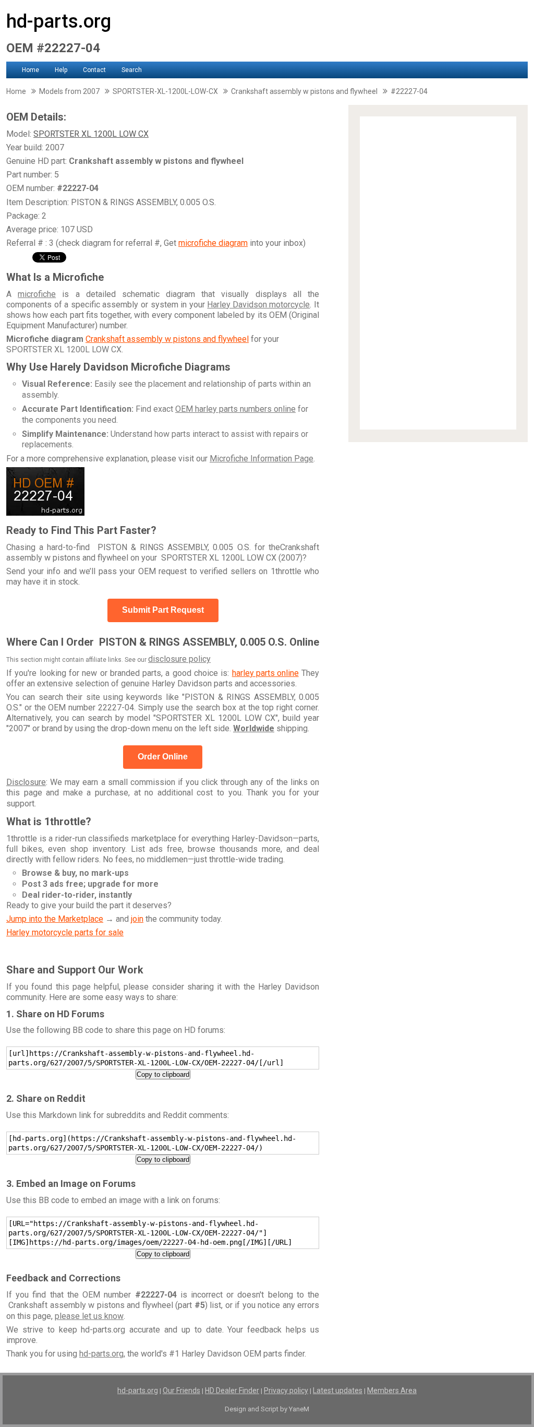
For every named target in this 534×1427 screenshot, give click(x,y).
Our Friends (181, 1390)
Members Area (392, 1390)
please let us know (89, 1316)
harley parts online (265, 673)
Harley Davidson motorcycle (258, 305)
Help (61, 70)
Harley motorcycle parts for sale (65, 932)
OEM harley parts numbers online (235, 409)
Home (30, 70)
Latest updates (337, 1390)
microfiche (37, 294)
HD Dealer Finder (232, 1390)
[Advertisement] (438, 273)
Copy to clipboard (163, 1074)
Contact (94, 70)
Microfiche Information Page (261, 458)
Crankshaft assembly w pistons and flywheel (167, 339)
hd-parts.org (58, 21)
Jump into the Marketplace (54, 919)
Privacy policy (286, 1390)
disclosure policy (179, 659)
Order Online (163, 756)
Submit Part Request (163, 609)
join (137, 919)
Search (132, 70)
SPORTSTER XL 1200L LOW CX (91, 134)
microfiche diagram (213, 243)
